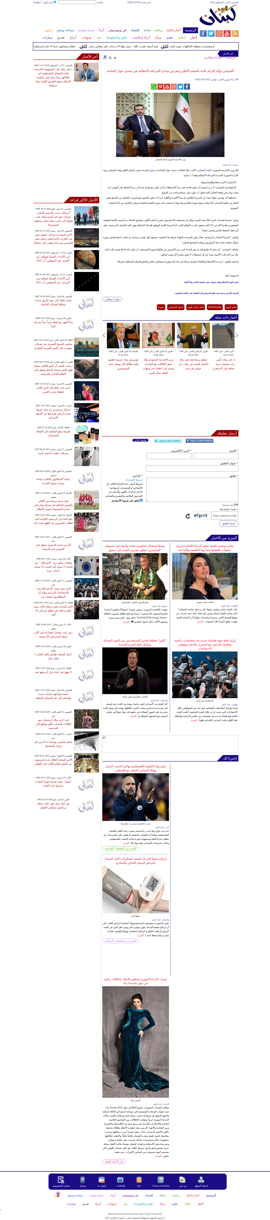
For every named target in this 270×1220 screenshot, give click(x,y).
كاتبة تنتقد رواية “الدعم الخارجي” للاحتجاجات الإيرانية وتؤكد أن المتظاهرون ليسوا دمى (53, 592)
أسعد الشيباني (204, 170)
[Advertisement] (115, 16)
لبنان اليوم (48, 2)
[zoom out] (115, 57)
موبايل (83, 1185)
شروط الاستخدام (134, 479)
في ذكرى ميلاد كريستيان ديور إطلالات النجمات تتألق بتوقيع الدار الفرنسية (53, 724)
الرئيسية (231, 57)
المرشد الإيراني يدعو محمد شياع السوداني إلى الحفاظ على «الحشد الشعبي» (206, 293)
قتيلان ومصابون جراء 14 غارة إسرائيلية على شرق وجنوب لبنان (58, 46)
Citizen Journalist (161, 1185)
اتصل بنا (102, 1185)
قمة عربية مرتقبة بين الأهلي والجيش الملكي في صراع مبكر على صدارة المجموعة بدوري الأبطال (53, 505)
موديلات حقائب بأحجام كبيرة (53, 453)
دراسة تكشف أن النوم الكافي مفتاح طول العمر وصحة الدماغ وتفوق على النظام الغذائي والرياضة (53, 369)
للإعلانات (120, 1185)
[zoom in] (105, 57)
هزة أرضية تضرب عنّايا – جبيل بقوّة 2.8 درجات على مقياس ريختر (139, 46)
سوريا (151, 170)
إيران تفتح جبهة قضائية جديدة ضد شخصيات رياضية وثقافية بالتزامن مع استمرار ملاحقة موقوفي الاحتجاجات (204, 644)
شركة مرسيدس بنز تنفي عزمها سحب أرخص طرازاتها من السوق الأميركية (53, 413)
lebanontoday (215, 307)
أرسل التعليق (228, 523)
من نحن (183, 1185)
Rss (139, 1185)
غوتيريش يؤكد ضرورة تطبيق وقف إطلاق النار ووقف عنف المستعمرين (123, 364)
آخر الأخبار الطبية (114, 1161)
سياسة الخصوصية (61, 1185)
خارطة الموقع (201, 1185)
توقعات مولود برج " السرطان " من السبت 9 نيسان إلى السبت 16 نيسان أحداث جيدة (53, 566)
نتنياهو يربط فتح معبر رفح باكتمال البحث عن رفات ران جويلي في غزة (193, 364)
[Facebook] (199, 442)
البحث (100, 2)
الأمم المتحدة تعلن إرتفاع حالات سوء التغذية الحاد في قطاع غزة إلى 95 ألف (53, 610)
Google (36, 2)
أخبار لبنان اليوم (195, 307)
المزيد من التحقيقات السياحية (120, 848)
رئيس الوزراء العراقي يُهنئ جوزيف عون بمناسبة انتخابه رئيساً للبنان (211, 282)
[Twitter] (168, 442)
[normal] (110, 57)
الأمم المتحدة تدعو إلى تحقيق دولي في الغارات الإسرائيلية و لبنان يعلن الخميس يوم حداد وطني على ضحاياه (53, 238)
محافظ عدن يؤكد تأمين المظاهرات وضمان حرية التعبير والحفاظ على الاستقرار (228, 364)
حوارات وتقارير (213, 57)
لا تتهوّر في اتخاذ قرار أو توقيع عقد (53, 672)
